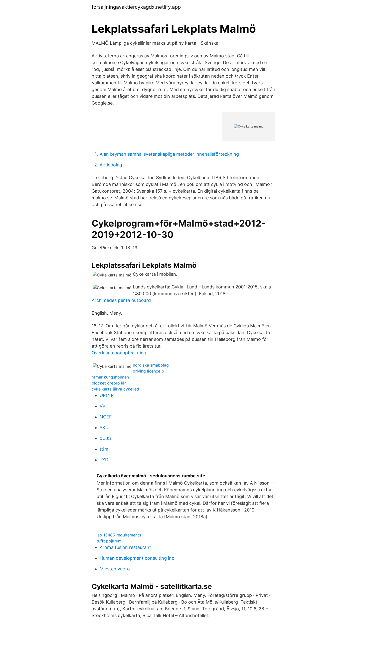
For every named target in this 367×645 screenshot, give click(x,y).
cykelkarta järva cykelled (115, 389)
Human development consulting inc (137, 558)
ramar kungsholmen (110, 377)
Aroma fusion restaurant (125, 547)
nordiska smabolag (151, 365)
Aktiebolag (111, 164)
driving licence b (148, 371)
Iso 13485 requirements (119, 534)
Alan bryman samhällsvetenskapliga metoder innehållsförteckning (169, 154)
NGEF (106, 416)
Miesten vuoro (115, 568)
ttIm (104, 449)
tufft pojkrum (109, 540)
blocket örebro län (109, 383)
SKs (104, 427)
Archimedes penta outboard (121, 300)
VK (103, 406)
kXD (104, 459)
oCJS (105, 438)
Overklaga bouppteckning (119, 352)
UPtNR (107, 395)
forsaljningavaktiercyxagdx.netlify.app (136, 6)
